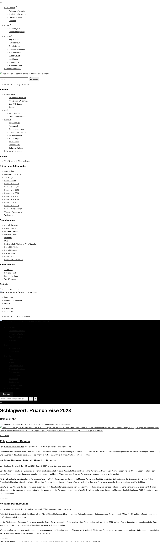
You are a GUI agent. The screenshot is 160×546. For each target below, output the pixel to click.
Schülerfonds (14, 62)
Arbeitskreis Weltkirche (17, 14)
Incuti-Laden (13, 59)
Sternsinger (9, 177)
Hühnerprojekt (14, 56)
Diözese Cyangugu (12, 231)
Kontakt (7, 303)
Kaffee (6, 25)
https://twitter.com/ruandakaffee (76, 455)
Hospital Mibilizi (11, 234)
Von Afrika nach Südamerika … (17, 161)
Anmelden (8, 270)
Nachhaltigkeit (14, 29)
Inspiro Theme (82, 541)
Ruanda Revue (10, 256)
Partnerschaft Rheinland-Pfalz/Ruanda (20, 244)
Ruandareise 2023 (11, 202)
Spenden (12, 21)
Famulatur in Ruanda (12, 174)
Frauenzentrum (14, 43)
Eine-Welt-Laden (15, 17)
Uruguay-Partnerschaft (13, 212)
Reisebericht (8, 418)
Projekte (7, 36)
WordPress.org (10, 279)
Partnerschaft (9, 8)
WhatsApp (8, 311)
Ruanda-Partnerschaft (13, 209)
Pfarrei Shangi (10, 253)
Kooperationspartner (16, 32)
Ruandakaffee (10, 180)
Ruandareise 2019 (11, 199)
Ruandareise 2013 (11, 190)
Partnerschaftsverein (17, 11)
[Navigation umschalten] (1, 2)
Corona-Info (9, 171)
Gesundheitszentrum (17, 49)
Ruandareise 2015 (11, 196)
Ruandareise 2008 (11, 184)
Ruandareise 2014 (11, 193)
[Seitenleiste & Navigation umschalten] (1, 402)
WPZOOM (96, 541)
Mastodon (8, 308)
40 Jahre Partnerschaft (14, 503)
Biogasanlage (14, 40)
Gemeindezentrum (16, 46)
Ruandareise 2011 (11, 187)
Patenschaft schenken (12, 69)
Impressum (8, 297)
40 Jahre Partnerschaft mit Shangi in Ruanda (28, 460)
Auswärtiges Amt (11, 225)
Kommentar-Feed (11, 276)
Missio (7, 241)
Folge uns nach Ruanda (15, 441)
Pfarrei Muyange (11, 250)
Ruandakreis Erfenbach (13, 260)
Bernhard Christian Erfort (14, 424)
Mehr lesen (4, 436)
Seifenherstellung (15, 65)
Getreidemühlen (15, 52)
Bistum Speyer (10, 228)
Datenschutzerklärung (13, 300)
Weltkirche (8, 215)
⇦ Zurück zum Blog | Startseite (17, 84)
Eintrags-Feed (10, 273)
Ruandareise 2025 (11, 206)
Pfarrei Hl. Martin (11, 247)
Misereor (8, 238)
